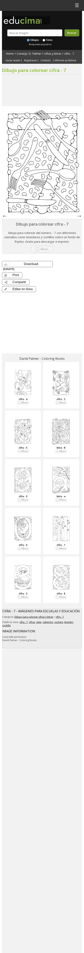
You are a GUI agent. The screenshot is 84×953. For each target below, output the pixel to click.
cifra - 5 (23, 447)
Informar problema (65, 60)
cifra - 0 (23, 545)
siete (38, 622)
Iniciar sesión (13, 60)
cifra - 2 (61, 399)
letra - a (61, 496)
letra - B (61, 447)
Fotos (49, 40)
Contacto (46, 60)
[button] (19, 289)
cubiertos (48, 622)
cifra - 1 (61, 545)
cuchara (58, 622)
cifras (32, 622)
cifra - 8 (61, 593)
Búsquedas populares (40, 44)
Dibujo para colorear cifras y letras (33, 617)
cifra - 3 (23, 593)
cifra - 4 (23, 399)
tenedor (68, 622)
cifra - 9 (23, 496)
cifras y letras (52, 53)
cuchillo (6, 625)
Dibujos (34, 40)
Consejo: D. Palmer (29, 53)
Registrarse (30, 60)
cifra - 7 (69, 53)
